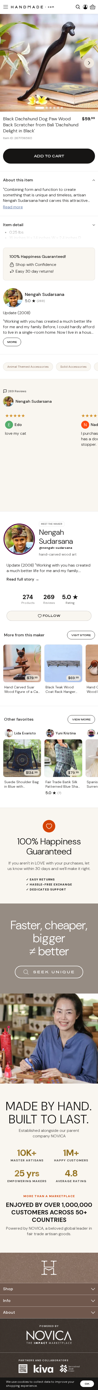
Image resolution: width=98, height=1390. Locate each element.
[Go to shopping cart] (92, 7)
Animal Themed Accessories (28, 367)
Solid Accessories (73, 367)
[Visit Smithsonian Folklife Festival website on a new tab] (23, 1368)
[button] (5, 7)
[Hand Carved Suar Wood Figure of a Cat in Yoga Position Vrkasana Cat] (22, 663)
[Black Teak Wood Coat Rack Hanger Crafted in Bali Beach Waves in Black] (63, 663)
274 (28, 597)
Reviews (49, 603)
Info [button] (7, 1300)
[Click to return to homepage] (32, 7)
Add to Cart (49, 156)
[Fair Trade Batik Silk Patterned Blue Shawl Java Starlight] (63, 758)
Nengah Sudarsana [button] (44, 294)
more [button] (12, 341)
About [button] (9, 1312)
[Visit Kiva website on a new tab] (43, 1369)
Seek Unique (54, 972)
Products (28, 603)
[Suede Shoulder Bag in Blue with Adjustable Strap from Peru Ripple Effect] (22, 758)
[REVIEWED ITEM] (39, 438)
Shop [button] (8, 1288)
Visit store (81, 635)
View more (81, 719)
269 (49, 597)
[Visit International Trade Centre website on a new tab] (70, 1368)
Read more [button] (13, 207)
